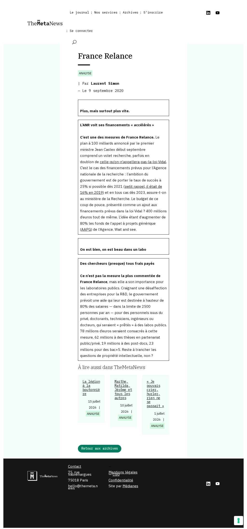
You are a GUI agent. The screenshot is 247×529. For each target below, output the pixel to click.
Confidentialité (121, 480)
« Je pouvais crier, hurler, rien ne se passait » (155, 393)
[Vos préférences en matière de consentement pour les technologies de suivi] (238, 520)
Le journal (79, 12)
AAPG (86, 229)
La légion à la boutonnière (91, 387)
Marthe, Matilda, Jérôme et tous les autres (123, 389)
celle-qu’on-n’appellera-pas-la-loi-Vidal (133, 162)
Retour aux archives (99, 448)
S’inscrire (153, 12)
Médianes (130, 486)
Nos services (105, 12)
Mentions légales (123, 472)
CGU (116, 474)
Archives (130, 12)
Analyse (85, 73)
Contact (74, 466)
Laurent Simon (105, 83)
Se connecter (81, 31)
